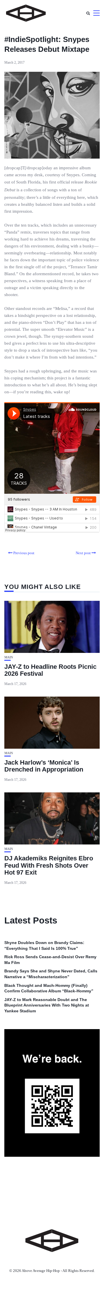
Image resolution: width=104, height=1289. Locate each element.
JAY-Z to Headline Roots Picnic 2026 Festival (50, 670)
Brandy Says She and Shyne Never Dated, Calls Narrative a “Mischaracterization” (50, 974)
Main (8, 657)
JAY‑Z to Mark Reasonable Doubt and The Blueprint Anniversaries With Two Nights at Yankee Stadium (46, 1005)
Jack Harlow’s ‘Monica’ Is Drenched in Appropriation (43, 766)
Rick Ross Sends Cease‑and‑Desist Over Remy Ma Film (50, 959)
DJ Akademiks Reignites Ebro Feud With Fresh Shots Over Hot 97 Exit (48, 865)
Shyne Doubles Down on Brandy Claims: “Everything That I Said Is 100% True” (44, 945)
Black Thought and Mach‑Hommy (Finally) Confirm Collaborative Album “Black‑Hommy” (48, 988)
